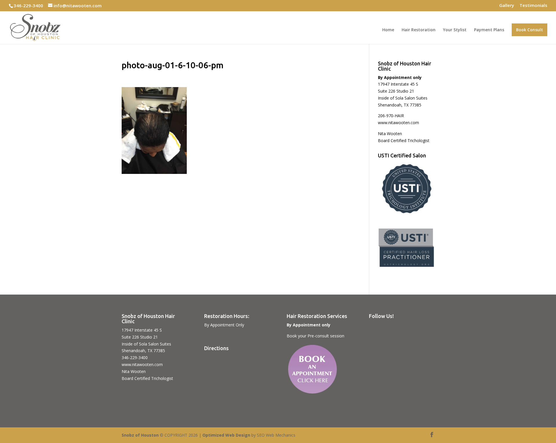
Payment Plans (489, 30)
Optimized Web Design (226, 435)
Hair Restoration (419, 30)
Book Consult (529, 29)
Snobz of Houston (140, 435)
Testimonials (533, 5)
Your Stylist (455, 30)
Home (388, 30)
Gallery (506, 5)
